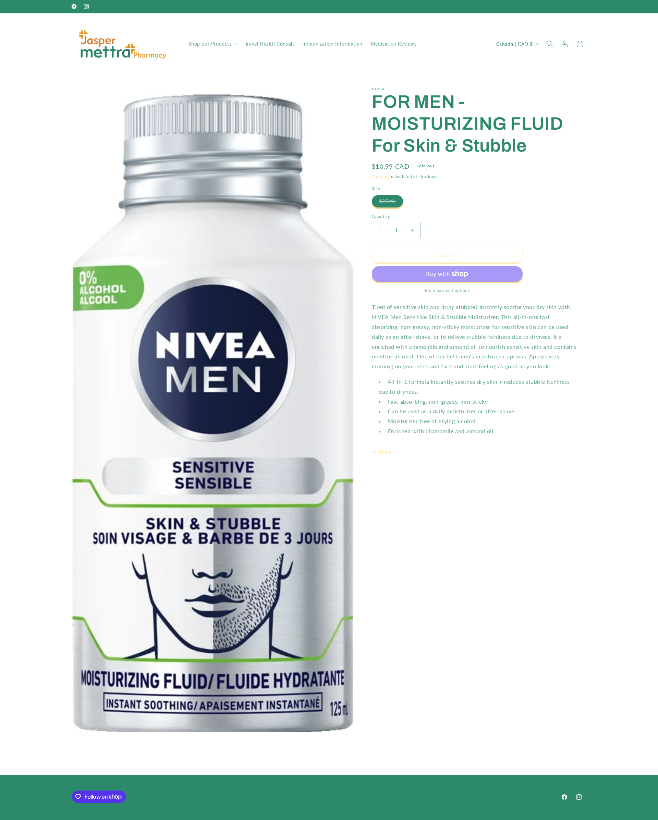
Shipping (381, 176)
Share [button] (385, 452)
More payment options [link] (447, 290)
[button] (212, 44)
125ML (391, 202)
